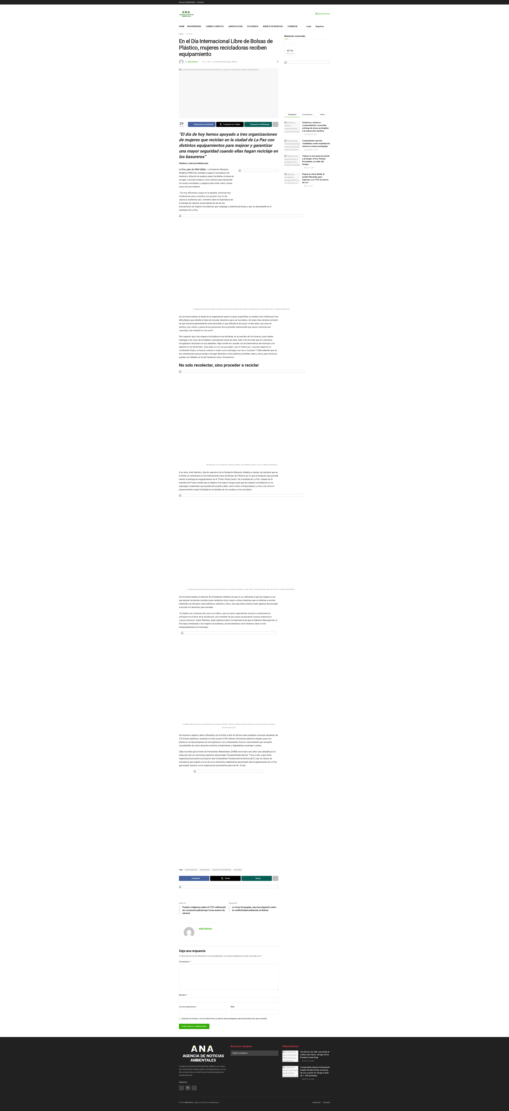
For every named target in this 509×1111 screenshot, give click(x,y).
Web (232, 1007)
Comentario (185, 961)
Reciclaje (227, 62)
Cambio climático (215, 26)
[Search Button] (329, 26)
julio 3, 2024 (206, 62)
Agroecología (235, 26)
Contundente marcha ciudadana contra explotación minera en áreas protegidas (316, 143)
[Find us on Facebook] (181, 1088)
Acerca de (316, 1102)
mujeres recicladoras (221, 870)
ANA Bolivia (193, 62)
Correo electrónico (188, 1006)
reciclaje (238, 870)
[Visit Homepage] (186, 14)
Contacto (200, 2)
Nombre (183, 995)
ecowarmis (204, 870)
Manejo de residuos (273, 26)
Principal (189, 34)
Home (181, 26)
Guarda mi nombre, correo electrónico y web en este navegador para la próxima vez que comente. (224, 1018)
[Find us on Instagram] (194, 1088)
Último (234, 62)
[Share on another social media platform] (275, 124)
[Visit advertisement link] (322, 13)
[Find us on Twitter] (187, 1088)
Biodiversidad (194, 26)
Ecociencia (252, 26)
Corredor (292, 26)
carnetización (191, 870)
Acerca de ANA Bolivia (187, 2)
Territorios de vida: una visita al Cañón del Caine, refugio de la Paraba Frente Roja (314, 1055)
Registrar (319, 26)
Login (308, 26)
